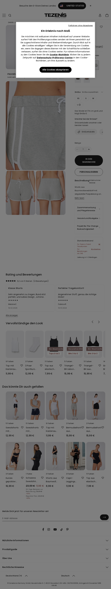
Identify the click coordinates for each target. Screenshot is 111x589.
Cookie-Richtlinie (59, 54)
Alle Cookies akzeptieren (55, 69)
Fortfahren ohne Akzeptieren (80, 25)
